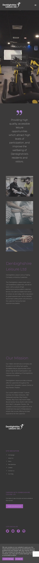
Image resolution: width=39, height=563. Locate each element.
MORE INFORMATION (14, 506)
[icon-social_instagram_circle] (23, 531)
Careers (10, 467)
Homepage (11, 455)
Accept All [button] (19, 559)
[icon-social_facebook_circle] (19, 531)
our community (19, 213)
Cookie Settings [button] (8, 559)
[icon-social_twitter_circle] (8, 531)
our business (19, 240)
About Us (10, 458)
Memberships (12, 464)
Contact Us (11, 470)
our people (19, 186)
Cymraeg (10, 474)
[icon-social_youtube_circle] (13, 531)
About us (19, 46)
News (9, 461)
